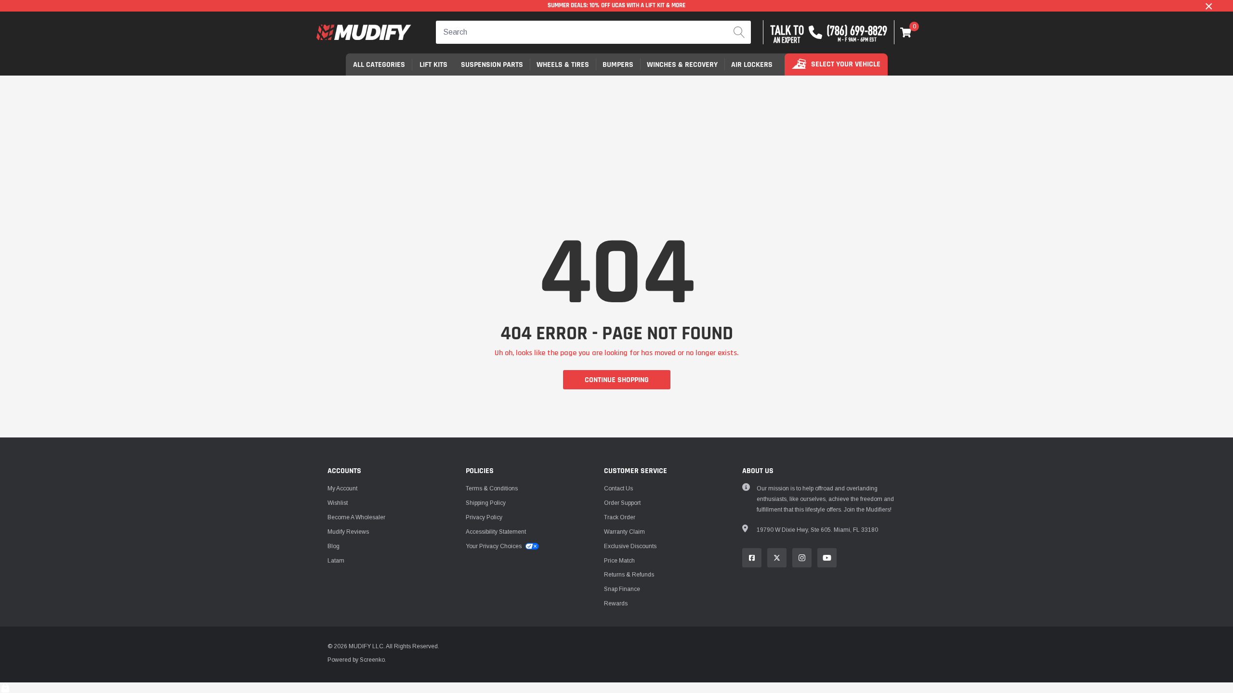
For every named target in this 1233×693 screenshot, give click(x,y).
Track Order (619, 517)
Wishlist (338, 503)
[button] (906, 32)
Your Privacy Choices (494, 546)
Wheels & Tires (563, 65)
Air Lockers (752, 65)
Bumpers (618, 65)
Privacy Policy (484, 517)
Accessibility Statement (496, 531)
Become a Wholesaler (356, 517)
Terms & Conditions (492, 488)
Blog (334, 546)
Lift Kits (433, 65)
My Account (342, 488)
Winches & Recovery (682, 65)
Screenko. (373, 659)
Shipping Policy (486, 503)
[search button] (739, 32)
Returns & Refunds (629, 574)
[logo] (363, 32)
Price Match (619, 560)
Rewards (616, 603)
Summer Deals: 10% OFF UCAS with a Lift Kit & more (616, 5)
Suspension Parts (492, 65)
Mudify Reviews (348, 531)
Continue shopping (617, 380)
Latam (336, 560)
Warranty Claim (624, 531)
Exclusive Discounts (630, 546)
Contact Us (618, 488)
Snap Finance (622, 589)
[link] (751, 557)
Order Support (622, 503)
